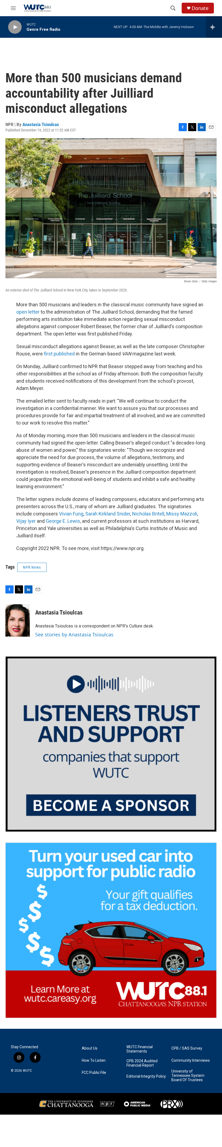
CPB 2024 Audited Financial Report (142, 1063)
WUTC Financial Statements (139, 1049)
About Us (89, 1048)
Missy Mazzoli (181, 514)
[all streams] (214, 27)
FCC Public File (94, 1073)
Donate (200, 8)
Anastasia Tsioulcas (40, 124)
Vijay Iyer (26, 521)
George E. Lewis (63, 521)
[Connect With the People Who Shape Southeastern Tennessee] (111, 744)
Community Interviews (190, 1060)
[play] (15, 27)
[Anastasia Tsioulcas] (17, 620)
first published (59, 354)
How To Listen (94, 1060)
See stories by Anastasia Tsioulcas (74, 634)
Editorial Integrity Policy (146, 1076)
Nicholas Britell (148, 514)
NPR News (32, 567)
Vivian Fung (71, 514)
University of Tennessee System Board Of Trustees (187, 1075)
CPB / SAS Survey (186, 1048)
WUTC (27, 1071)
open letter (28, 312)
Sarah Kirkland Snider (107, 514)
